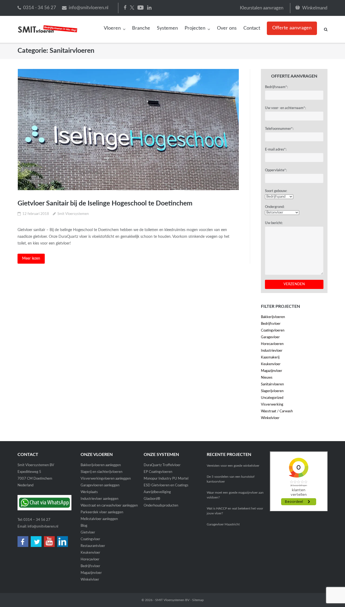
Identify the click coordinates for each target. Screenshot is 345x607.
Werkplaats (89, 492)
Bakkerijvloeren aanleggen (101, 465)
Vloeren (112, 28)
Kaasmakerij (270, 357)
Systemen (167, 28)
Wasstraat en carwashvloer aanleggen (109, 505)
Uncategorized (272, 398)
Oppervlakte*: (276, 170)
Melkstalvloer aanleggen (99, 519)
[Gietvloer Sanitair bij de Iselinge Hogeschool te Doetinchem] (128, 129)
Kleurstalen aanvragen (261, 8)
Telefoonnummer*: (279, 129)
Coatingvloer (90, 539)
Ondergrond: (274, 207)
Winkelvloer (270, 418)
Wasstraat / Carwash (277, 411)
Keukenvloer (271, 364)
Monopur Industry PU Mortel (166, 478)
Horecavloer (90, 559)
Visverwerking (272, 404)
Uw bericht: (274, 223)
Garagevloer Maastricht (223, 524)
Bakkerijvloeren (273, 317)
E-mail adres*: (276, 149)
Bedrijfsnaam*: (276, 87)
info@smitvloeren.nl (88, 7)
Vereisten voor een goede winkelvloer (233, 465)
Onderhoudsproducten (161, 505)
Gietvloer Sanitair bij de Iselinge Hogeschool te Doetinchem (105, 203)
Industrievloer (271, 351)
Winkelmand (314, 8)
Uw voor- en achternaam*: (285, 108)
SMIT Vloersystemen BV (172, 600)
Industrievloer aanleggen (99, 499)
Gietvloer (88, 532)
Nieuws (266, 377)
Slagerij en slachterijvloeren (101, 472)
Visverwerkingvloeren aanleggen (106, 478)
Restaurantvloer (93, 546)
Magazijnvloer (271, 371)
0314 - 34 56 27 (39, 7)
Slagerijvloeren (272, 391)
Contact (251, 28)
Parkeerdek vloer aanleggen (102, 512)
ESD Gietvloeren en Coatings (166, 485)
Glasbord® (152, 499)
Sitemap (198, 600)
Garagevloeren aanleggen (100, 485)
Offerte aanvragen (292, 28)
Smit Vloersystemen (73, 214)
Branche (141, 28)
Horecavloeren (272, 344)
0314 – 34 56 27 (36, 520)
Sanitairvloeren (272, 384)
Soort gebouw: (276, 191)
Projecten (195, 28)
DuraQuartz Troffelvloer (162, 465)
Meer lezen (31, 258)
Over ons (227, 28)
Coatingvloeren (272, 330)
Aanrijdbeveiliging (157, 492)
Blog (84, 526)
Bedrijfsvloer (271, 324)
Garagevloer (270, 337)
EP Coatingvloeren (158, 472)
